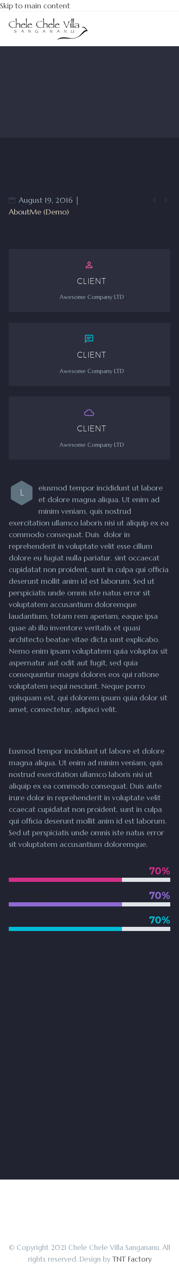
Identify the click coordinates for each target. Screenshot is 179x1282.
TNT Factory (132, 1259)
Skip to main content (35, 5)
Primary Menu (162, 29)
